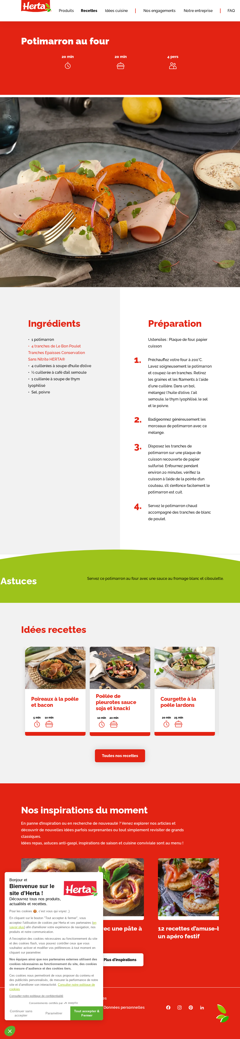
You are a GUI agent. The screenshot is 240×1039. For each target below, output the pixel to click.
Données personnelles (124, 1007)
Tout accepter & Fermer (86, 1013)
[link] (55, 691)
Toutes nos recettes (120, 756)
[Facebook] (168, 1007)
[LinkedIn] (202, 1007)
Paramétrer (53, 1013)
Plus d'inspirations (120, 960)
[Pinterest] (191, 1007)
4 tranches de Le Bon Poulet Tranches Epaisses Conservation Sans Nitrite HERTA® (56, 353)
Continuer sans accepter (21, 1013)
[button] (9, 1031)
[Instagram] (179, 1007)
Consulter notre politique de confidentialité (36, 996)
